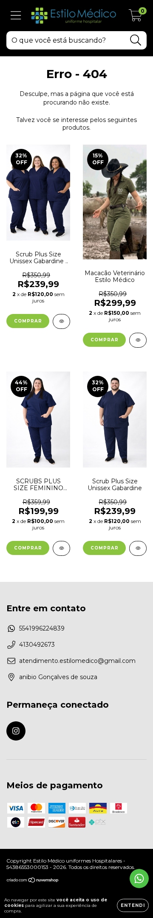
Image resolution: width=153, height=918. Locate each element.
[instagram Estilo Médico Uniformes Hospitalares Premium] (16, 731)
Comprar (28, 321)
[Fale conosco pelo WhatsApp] (139, 878)
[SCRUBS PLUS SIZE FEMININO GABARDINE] (61, 548)
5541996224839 (42, 628)
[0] (135, 18)
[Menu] (16, 15)
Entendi (133, 905)
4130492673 (37, 644)
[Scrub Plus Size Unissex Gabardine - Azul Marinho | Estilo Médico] (61, 321)
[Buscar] (136, 40)
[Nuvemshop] (33, 881)
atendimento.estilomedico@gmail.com (77, 661)
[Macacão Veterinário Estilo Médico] (138, 340)
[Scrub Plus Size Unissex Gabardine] (138, 548)
